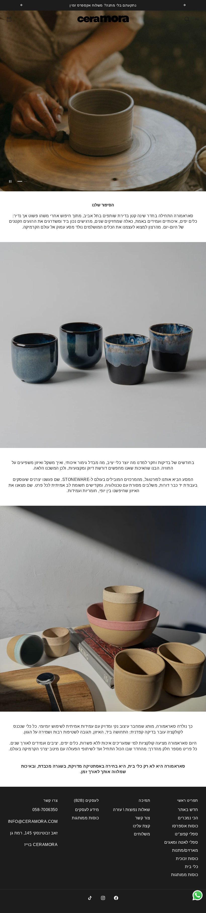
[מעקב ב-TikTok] (89, 897)
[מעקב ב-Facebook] (116, 897)
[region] (103, 101)
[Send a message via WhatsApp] (197, 895)
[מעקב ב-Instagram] (103, 897)
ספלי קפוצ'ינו (186, 834)
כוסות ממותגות (184, 875)
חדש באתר (188, 810)
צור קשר (142, 818)
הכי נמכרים (188, 818)
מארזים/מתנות (185, 850)
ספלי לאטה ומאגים (181, 842)
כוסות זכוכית (187, 859)
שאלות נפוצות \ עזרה (131, 810)
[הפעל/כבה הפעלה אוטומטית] (10, 181)
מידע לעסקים (87, 810)
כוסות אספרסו (185, 826)
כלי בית (191, 867)
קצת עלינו (141, 826)
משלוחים (142, 834)
